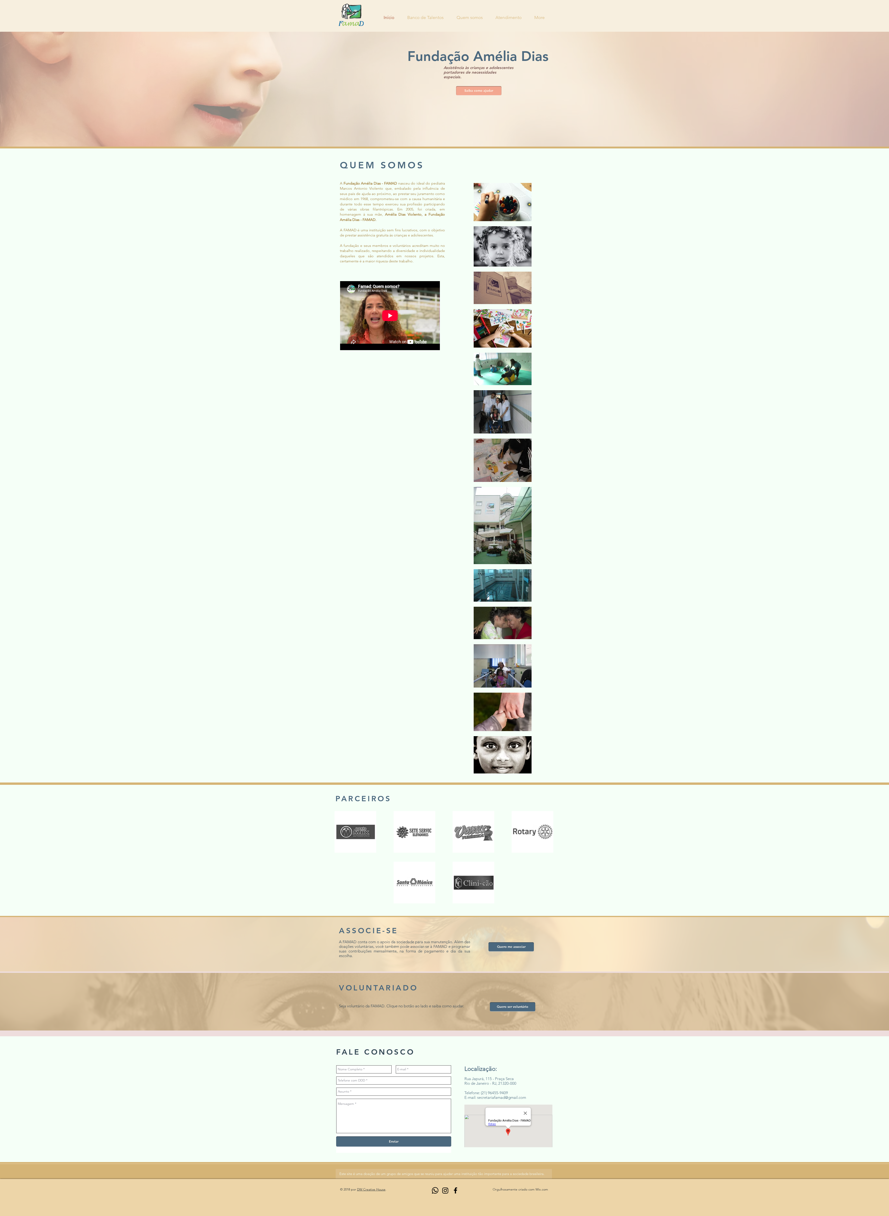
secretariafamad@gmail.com (501, 1097)
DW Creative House (371, 1189)
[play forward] (555, 832)
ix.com (543, 1189)
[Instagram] (445, 1190)
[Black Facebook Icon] (455, 1190)
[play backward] (340, 832)
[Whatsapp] (435, 1190)
